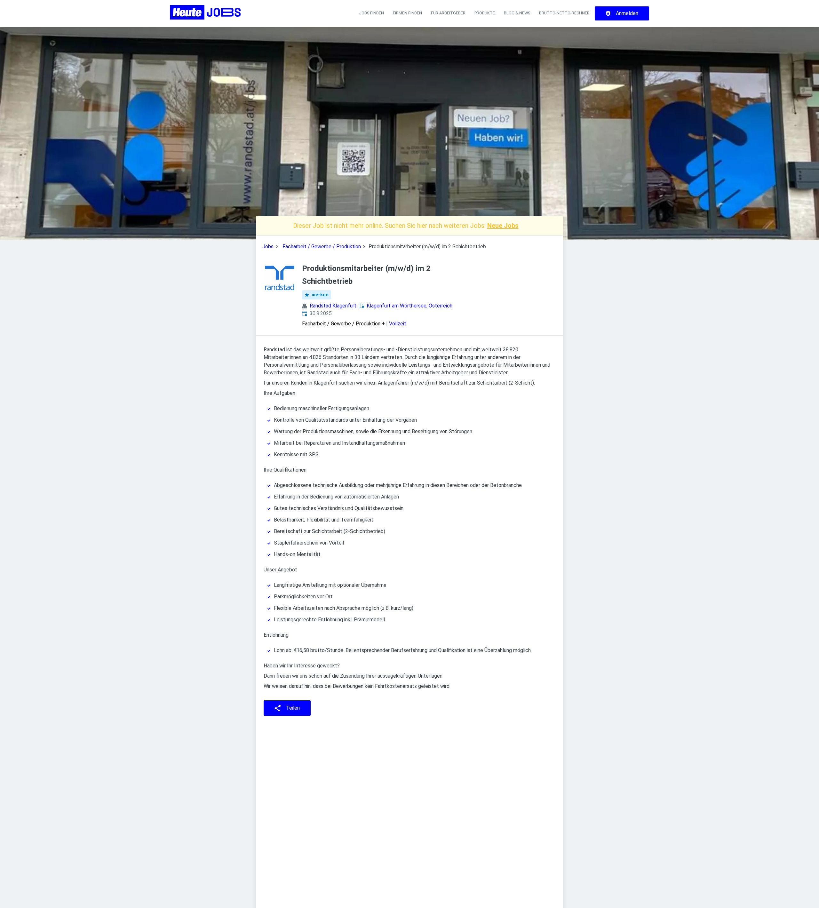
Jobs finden (371, 13)
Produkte (484, 13)
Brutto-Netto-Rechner (564, 13)
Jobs (268, 246)
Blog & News (517, 13)
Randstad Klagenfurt (333, 306)
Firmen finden (407, 13)
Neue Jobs (503, 225)
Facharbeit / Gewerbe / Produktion (321, 246)
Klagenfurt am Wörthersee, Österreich (409, 306)
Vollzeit (397, 324)
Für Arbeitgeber (448, 13)
